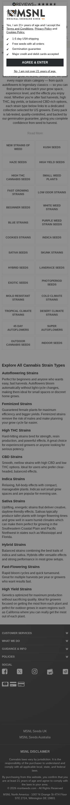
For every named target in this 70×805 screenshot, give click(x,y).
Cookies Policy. (15, 32)
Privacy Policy (43, 28)
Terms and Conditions (19, 28)
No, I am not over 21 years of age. (35, 71)
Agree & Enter (35, 62)
